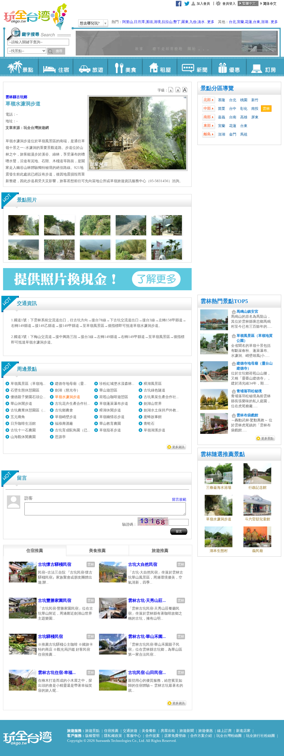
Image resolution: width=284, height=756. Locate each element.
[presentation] (34, 550)
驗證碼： (129, 524)
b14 (185, 90)
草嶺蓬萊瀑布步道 (113, 403)
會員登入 (229, 4)
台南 (232, 117)
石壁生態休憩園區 (25, 390)
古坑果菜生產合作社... (161, 397)
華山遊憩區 (108, 390)
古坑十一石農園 (23, 430)
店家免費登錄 (175, 736)
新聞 (194, 66)
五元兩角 (18, 417)
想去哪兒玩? (90, 23)
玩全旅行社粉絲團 (260, 736)
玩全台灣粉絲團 (229, 736)
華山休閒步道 (21, 403)
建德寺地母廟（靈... (70, 383)
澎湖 (264, 22)
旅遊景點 (92, 731)
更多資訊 (178, 447)
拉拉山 (167, 22)
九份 (193, 22)
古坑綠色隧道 (154, 390)
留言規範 (179, 499)
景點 (20, 66)
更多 (210, 22)
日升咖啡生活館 (23, 423)
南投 (254, 108)
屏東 (254, 117)
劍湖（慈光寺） (67, 390)
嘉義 (221, 117)
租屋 (159, 66)
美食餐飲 (149, 731)
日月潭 (139, 22)
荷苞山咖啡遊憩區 (113, 397)
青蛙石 (149, 423)
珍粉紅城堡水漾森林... (116, 383)
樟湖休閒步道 (110, 410)
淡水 (201, 22)
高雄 (243, 117)
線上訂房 (224, 731)
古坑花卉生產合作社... (72, 403)
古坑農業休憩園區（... (28, 410)
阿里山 (127, 22)
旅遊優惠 (205, 731)
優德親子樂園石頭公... (28, 397)
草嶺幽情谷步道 (112, 417)
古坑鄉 (21, 97)
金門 (232, 134)
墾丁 (177, 22)
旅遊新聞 (186, 731)
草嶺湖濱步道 (154, 430)
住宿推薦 (111, 731)
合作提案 (152, 736)
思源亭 (60, 437)
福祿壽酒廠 (64, 423)
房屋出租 (168, 731)
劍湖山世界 (153, 403)
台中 (232, 108)
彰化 (243, 108)
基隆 (221, 100)
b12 (171, 90)
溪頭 (149, 22)
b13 (178, 90)
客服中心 (133, 736)
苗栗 (221, 108)
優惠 (228, 66)
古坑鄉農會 (64, 410)
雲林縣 (11, 97)
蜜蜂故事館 (153, 417)
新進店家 (243, 731)
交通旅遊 (130, 731)
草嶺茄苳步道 (110, 430)
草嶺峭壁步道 (66, 417)
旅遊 (90, 66)
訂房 (263, 66)
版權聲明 (92, 736)
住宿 (55, 66)
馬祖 (243, 134)
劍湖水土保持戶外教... (161, 410)
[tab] (34, 550)
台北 (232, 22)
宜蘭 (240, 22)
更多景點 (267, 438)
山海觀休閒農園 (23, 437)
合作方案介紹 (201, 736)
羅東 (185, 22)
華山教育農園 (110, 423)
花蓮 (248, 22)
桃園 (243, 100)
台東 (256, 22)
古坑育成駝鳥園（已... (72, 430)
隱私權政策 (113, 736)
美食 (124, 66)
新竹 (254, 100)
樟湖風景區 (153, 383)
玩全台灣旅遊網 (35, 16)
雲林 (266, 108)
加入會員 (203, 4)
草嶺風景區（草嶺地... (28, 383)
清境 (157, 22)
